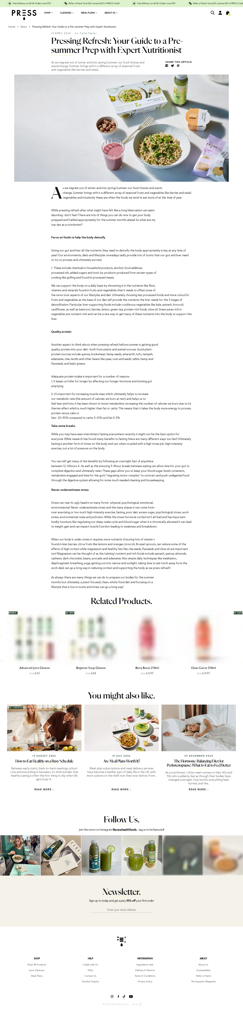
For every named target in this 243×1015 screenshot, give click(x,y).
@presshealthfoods (124, 829)
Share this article (178, 62)
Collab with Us (90, 964)
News (23, 26)
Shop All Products (36, 964)
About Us (109, 13)
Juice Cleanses (36, 970)
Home (11, 26)
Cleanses (65, 13)
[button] (230, 643)
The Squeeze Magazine (203, 981)
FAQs (90, 970)
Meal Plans (88, 13)
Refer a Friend (203, 975)
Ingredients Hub (144, 964)
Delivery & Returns (145, 970)
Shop (47, 13)
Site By (135, 1004)
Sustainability (203, 970)
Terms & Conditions (145, 975)
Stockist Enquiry (90, 981)
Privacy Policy (145, 981)
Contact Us (90, 975)
